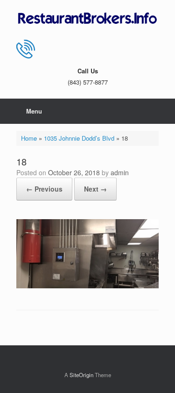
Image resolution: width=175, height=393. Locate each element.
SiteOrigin (81, 375)
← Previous (44, 188)
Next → (95, 188)
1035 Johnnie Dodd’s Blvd (79, 138)
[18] (87, 285)
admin (120, 172)
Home (29, 138)
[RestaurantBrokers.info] (87, 19)
